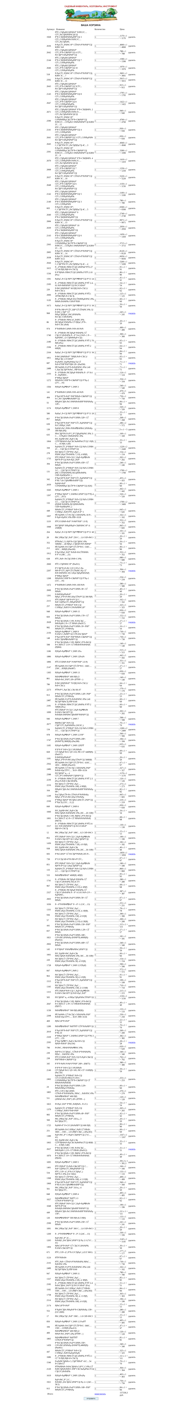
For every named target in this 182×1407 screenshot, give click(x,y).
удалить (131, 313)
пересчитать (100, 1394)
